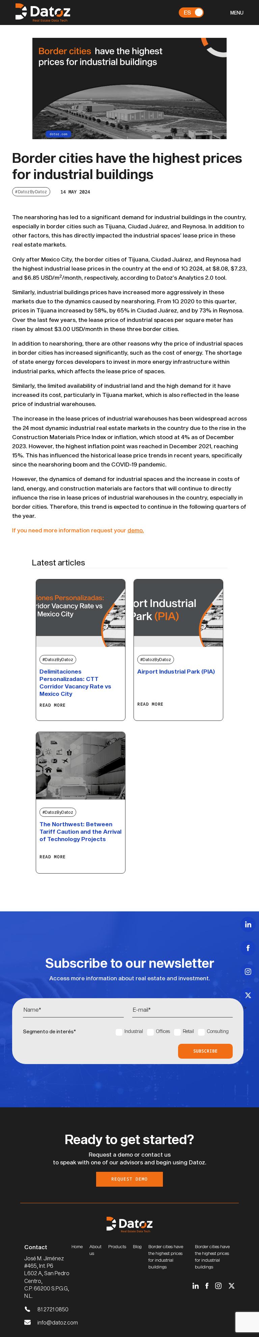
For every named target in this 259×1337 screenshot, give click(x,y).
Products (117, 1246)
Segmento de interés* (49, 1031)
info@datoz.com (57, 1322)
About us (95, 1250)
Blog (137, 1246)
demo (135, 530)
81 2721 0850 (52, 1309)
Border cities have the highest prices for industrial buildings (165, 1257)
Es (187, 12)
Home (77, 1246)
